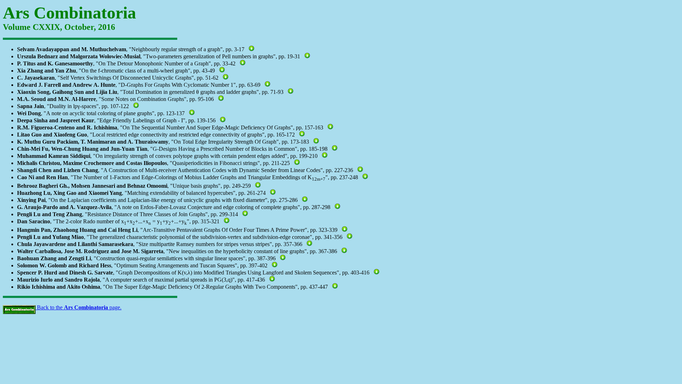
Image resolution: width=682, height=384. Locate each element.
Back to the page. (78, 307)
